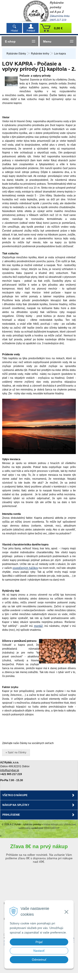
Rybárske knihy (40, 53)
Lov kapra (60, 53)
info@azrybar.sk (9, 770)
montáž (38, 625)
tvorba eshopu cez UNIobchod (59, 824)
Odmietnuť (39, 959)
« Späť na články (16, 752)
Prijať (39, 942)
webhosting (25, 828)
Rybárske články (16, 53)
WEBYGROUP (51, 828)
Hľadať (14, 30)
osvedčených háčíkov (25, 568)
